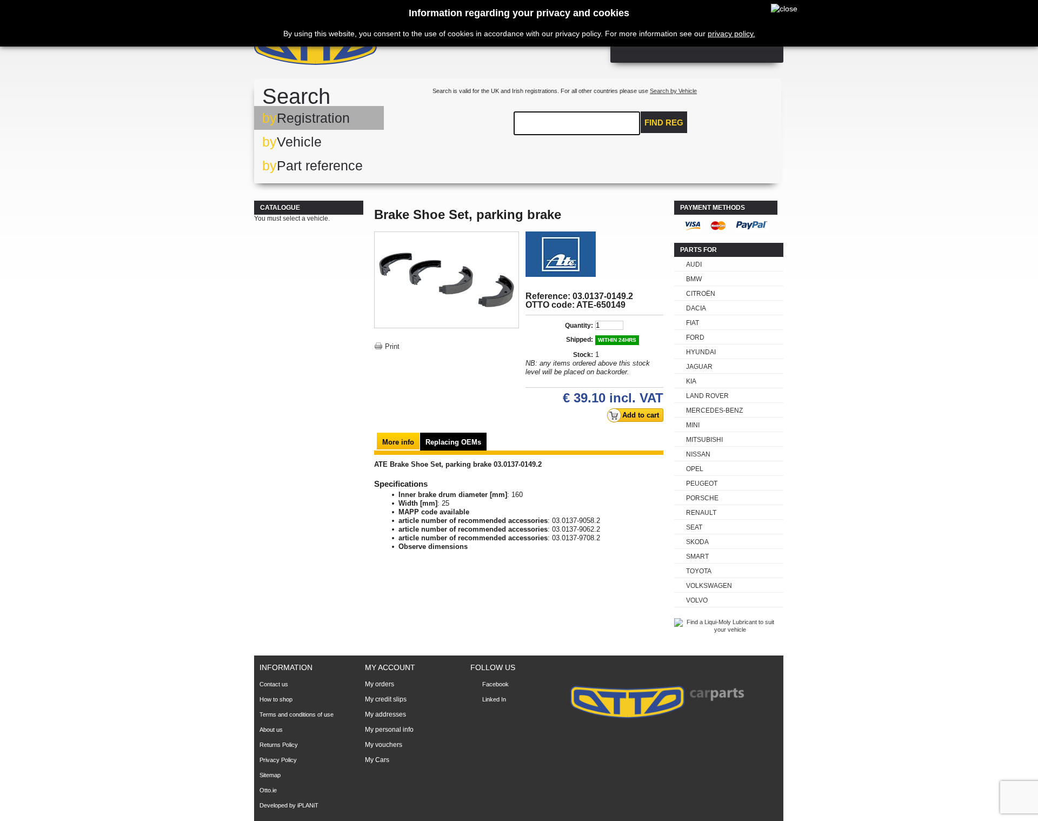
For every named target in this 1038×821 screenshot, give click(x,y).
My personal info (389, 729)
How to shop (276, 699)
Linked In (494, 699)
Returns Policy (279, 744)
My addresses (385, 714)
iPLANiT (307, 805)
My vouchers (383, 745)
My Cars (377, 760)
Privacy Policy (278, 760)
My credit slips (386, 699)
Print (392, 346)
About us (271, 729)
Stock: (583, 355)
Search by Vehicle (673, 91)
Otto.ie (268, 790)
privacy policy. (731, 33)
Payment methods (712, 207)
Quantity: (579, 325)
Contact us (274, 684)
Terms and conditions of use (297, 714)
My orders (379, 684)
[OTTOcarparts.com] (367, 48)
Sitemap (270, 775)
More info (398, 442)
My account (390, 667)
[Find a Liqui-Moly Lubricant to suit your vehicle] (725, 629)
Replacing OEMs (453, 442)
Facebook (495, 684)
